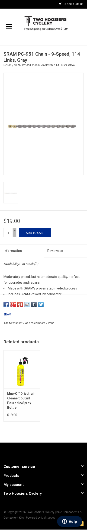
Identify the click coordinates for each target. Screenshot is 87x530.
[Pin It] (20, 304)
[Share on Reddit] (27, 304)
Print (51, 323)
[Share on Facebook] (6, 304)
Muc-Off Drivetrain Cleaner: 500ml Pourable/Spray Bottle (21, 400)
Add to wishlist (13, 323)
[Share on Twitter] (41, 304)
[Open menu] (9, 26)
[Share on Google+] (13, 304)
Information (12, 251)
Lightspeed (48, 517)
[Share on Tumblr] (34, 304)
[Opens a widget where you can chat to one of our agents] (69, 522)
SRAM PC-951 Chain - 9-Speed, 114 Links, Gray (44, 65)
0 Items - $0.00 (74, 4)
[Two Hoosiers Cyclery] (52, 27)
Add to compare (35, 323)
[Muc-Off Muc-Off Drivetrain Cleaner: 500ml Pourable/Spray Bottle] (21, 369)
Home (7, 65)
